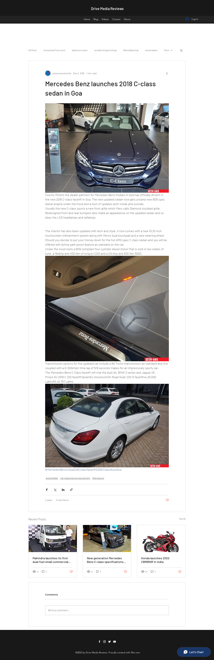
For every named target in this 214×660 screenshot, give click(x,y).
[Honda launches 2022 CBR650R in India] (161, 538)
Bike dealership (131, 50)
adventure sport (80, 50)
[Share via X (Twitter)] (55, 489)
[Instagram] (104, 641)
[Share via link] (71, 489)
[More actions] (167, 73)
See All (182, 518)
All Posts (32, 50)
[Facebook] (99, 641)
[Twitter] (109, 641)
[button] (181, 50)
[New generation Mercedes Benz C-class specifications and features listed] (107, 538)
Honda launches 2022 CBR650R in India (155, 560)
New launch (98, 478)
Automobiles (151, 50)
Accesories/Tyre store (54, 50)
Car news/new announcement (75, 478)
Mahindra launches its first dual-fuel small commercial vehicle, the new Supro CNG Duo (51, 560)
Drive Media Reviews (107, 8)
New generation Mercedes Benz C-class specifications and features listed (105, 560)
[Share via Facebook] (46, 489)
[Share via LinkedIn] (63, 489)
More (166, 50)
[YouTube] (114, 641)
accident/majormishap (105, 50)
